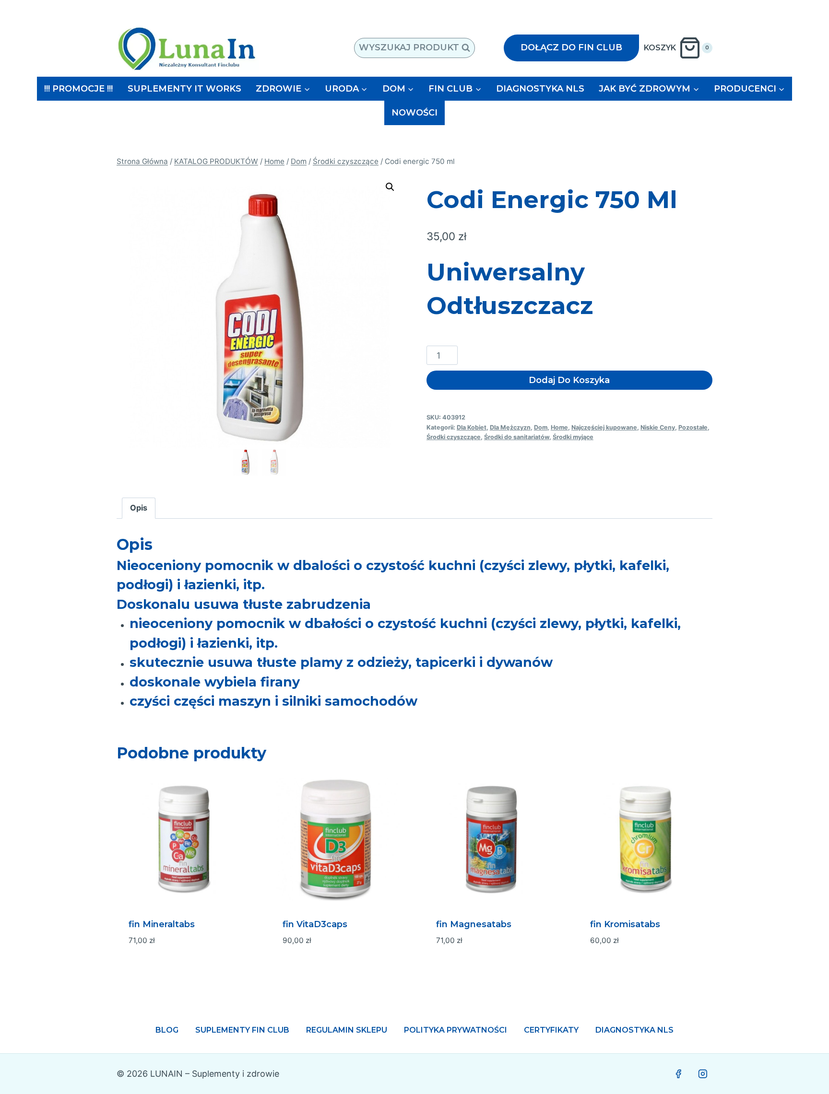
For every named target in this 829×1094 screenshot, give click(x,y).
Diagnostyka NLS (634, 1030)
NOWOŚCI (414, 112)
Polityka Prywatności (455, 1030)
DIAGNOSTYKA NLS (540, 88)
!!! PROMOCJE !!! (78, 88)
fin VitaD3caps (315, 924)
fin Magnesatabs (473, 924)
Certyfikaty (551, 1030)
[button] (390, 187)
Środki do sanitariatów (516, 437)
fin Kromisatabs (625, 924)
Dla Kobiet (471, 427)
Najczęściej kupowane (604, 427)
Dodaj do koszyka (569, 380)
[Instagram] (702, 1073)
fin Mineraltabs (162, 924)
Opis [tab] (138, 507)
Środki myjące (573, 437)
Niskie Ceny (657, 427)
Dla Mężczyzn (510, 427)
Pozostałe (693, 427)
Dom (540, 427)
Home (559, 427)
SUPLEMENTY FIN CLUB (242, 1030)
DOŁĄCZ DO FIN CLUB (571, 47)
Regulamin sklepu (346, 1030)
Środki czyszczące (453, 437)
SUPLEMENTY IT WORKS (184, 88)
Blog (166, 1030)
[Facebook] (678, 1073)
